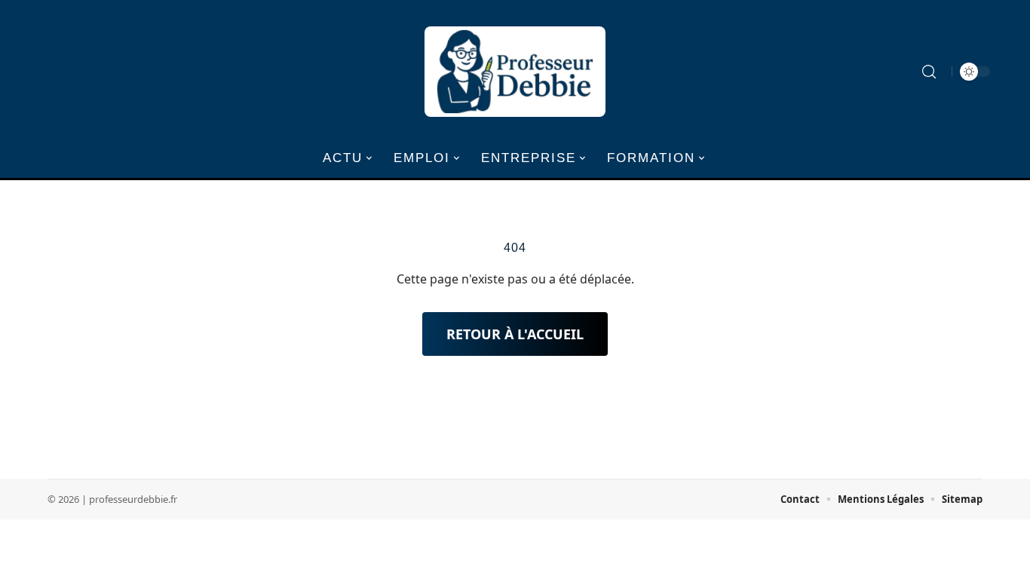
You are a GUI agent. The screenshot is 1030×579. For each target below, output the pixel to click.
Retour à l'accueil (515, 334)
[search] (929, 72)
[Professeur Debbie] (515, 71)
